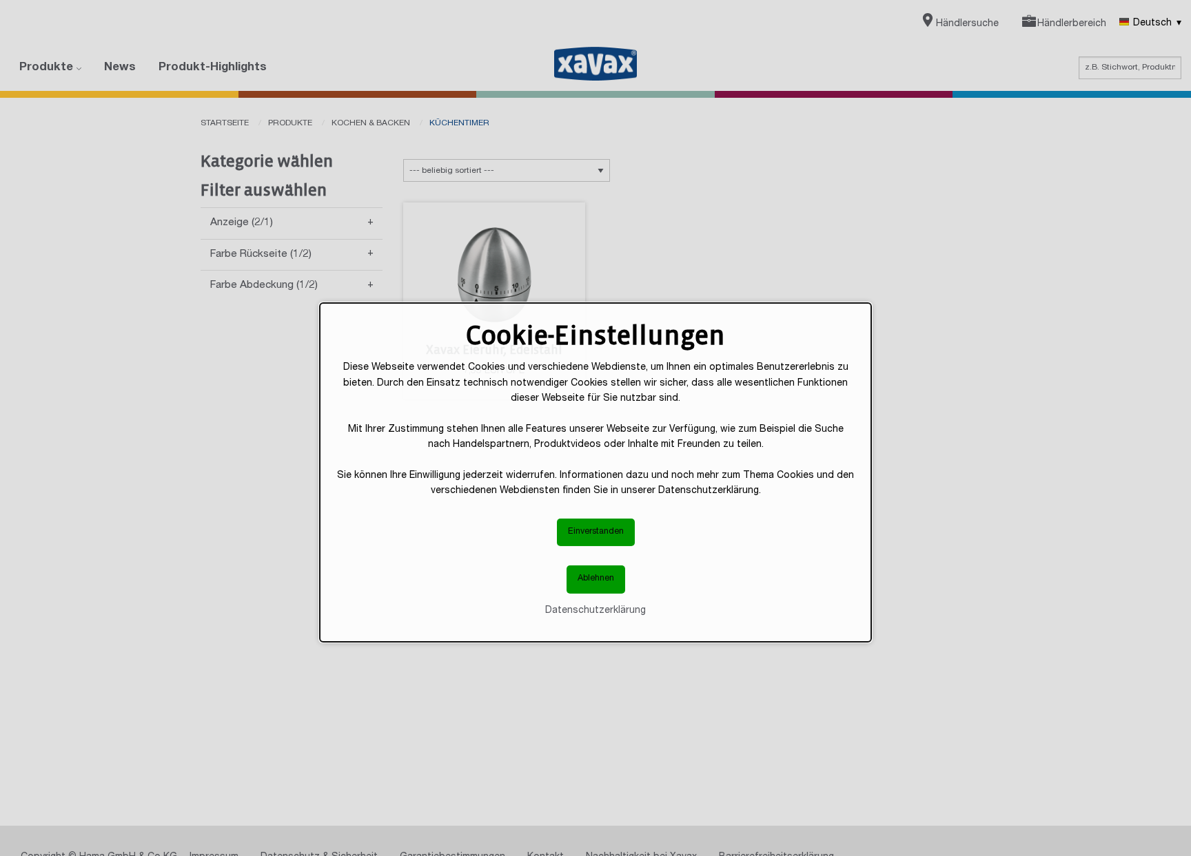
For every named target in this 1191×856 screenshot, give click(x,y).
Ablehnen (596, 578)
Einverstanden (596, 532)
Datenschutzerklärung (595, 611)
